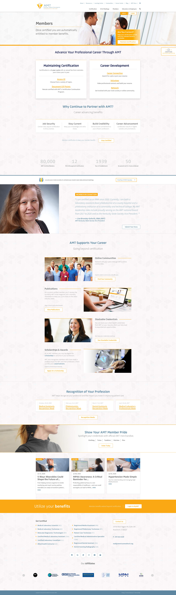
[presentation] (23, 575)
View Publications (53, 310)
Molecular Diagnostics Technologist (52, 533)
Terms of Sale (137, 592)
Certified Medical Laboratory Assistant (53, 536)
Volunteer (115, 80)
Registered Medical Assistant (86, 525)
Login (133, 13)
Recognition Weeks (88, 417)
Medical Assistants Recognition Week (46, 407)
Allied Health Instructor (47, 544)
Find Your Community (105, 279)
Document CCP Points (61, 86)
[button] (140, 9)
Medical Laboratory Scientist (49, 525)
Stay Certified (106, 140)
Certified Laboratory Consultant (51, 540)
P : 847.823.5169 (118, 537)
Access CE (61, 79)
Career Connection (115, 73)
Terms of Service (129, 592)
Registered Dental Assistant (86, 543)
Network (115, 88)
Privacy (123, 592)
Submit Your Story (131, 227)
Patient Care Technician (84, 533)
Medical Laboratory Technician (50, 529)
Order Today (105, 446)
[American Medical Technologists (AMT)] (48, 5)
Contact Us (119, 522)
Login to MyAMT (133, 506)
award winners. (59, 364)
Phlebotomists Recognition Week (73, 407)
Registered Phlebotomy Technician (88, 529)
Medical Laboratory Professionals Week (127, 407)
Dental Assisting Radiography (86, 547)
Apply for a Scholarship (55, 371)
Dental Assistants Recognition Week (100, 407)
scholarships (49, 355)
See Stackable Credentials (107, 340)
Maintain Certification (128, 42)
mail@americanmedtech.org (123, 544)
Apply (124, 13)
